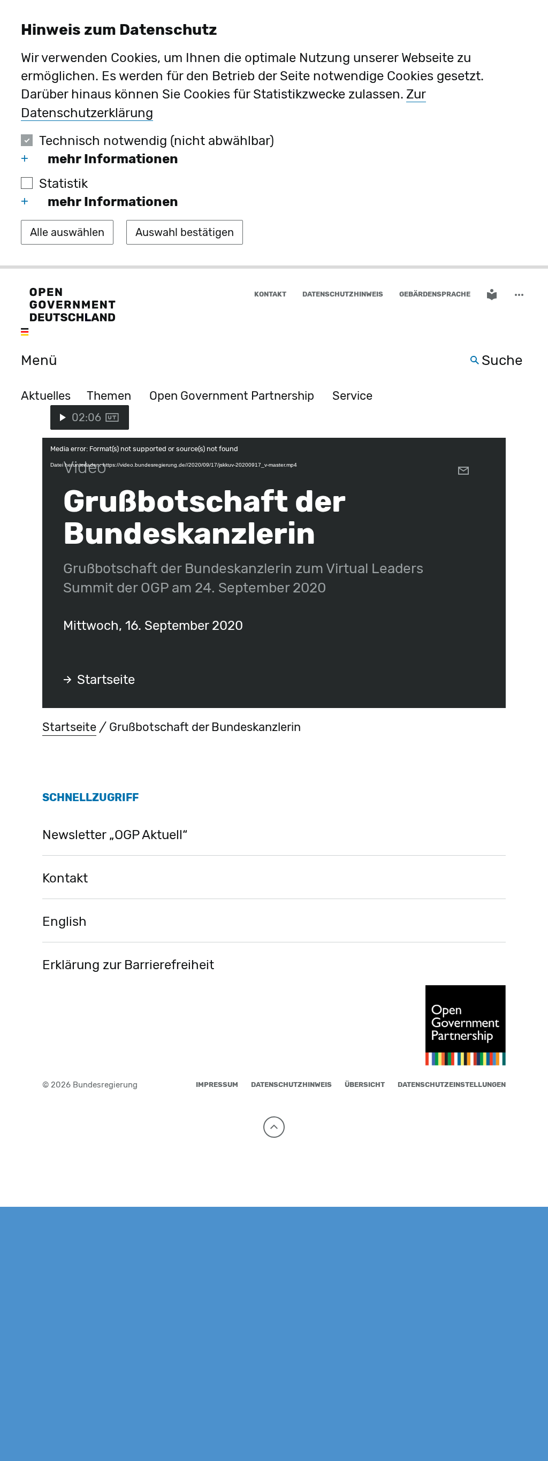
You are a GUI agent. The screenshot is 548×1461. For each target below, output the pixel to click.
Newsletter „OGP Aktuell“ (114, 834)
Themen (109, 396)
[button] (520, 294)
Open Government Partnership (231, 396)
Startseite (106, 679)
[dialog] (274, 134)
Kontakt (270, 294)
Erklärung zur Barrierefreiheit (128, 964)
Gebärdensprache (434, 294)
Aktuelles (46, 396)
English (64, 921)
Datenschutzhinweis (342, 294)
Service (352, 396)
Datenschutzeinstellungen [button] (452, 1084)
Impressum (217, 1084)
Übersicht (365, 1084)
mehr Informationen (113, 158)
